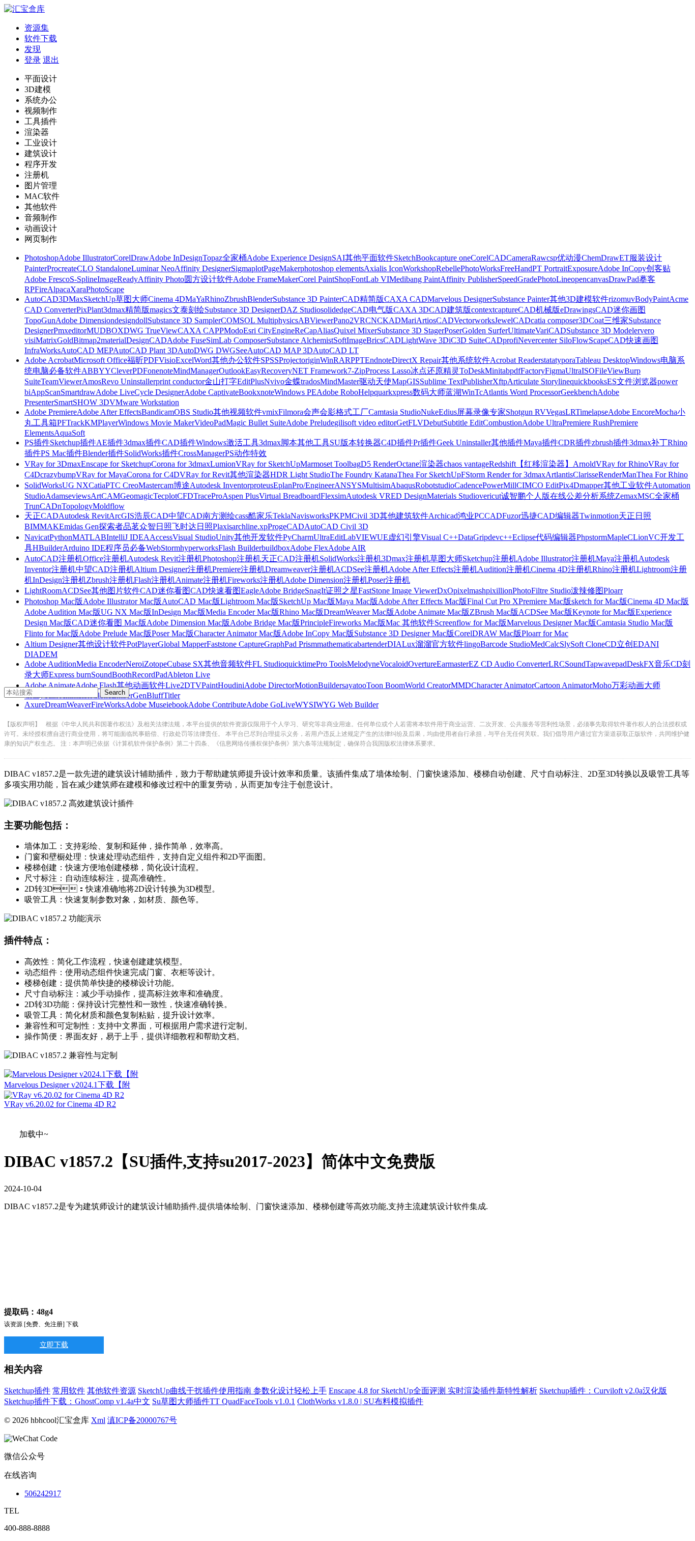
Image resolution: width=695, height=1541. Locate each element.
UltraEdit (328, 537)
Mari (408, 320)
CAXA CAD (405, 299)
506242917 (42, 1493)
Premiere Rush (586, 422)
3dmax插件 (143, 442)
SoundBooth (111, 674)
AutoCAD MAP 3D (280, 350)
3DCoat (591, 320)
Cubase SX (185, 664)
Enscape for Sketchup (116, 464)
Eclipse (524, 537)
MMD (461, 685)
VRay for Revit (204, 474)
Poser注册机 (389, 580)
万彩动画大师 (636, 685)
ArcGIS (121, 515)
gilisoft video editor (365, 422)
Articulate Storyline (538, 381)
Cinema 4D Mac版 (658, 601)
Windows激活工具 (227, 442)
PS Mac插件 (61, 453)
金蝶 (292, 381)
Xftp (500, 381)
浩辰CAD (151, 515)
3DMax (71, 299)
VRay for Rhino (622, 464)
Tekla (282, 515)
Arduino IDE (84, 548)
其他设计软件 (102, 644)
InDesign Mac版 (179, 612)
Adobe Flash (96, 685)
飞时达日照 (192, 526)
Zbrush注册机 (110, 580)
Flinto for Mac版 (51, 633)
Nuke (430, 412)
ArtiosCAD (435, 320)
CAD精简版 (363, 299)
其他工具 (313, 442)
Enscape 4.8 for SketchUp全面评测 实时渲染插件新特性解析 (433, 1390)
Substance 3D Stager (410, 330)
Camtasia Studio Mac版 (634, 622)
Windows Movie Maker (156, 422)
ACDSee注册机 (362, 569)
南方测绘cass (225, 515)
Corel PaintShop (324, 279)
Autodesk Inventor (220, 485)
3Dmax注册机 (406, 558)
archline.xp (250, 526)
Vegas (555, 412)
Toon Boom (385, 685)
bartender (372, 644)
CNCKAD (383, 320)
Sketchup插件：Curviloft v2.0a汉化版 (603, 1390)
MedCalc (545, 644)
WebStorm (163, 548)
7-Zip (356, 370)
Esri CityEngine (269, 330)
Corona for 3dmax (180, 464)
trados (310, 381)
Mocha (666, 412)
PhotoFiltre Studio (541, 590)
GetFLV (409, 422)
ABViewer (315, 320)
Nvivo (274, 381)
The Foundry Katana (363, 474)
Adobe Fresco (47, 279)
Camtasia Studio (394, 412)
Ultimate (521, 330)
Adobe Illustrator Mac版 (122, 601)
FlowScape (590, 340)
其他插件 (507, 442)
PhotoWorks (480, 268)
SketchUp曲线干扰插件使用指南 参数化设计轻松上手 (232, 1390)
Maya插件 (541, 442)
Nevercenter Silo (545, 340)
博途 (181, 485)
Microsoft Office (100, 360)
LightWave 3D (425, 340)
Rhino (214, 299)
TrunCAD (40, 506)
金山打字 (221, 381)
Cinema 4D (166, 299)
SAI (338, 257)
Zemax (626, 496)
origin (310, 360)
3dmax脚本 (278, 442)
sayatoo (354, 685)
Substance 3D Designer (242, 309)
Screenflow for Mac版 (471, 622)
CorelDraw (131, 257)
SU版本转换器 (355, 442)
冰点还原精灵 (435, 370)
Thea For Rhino (662, 474)
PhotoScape (105, 289)
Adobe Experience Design (289, 257)
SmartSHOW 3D (81, 402)
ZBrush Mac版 (494, 612)
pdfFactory (527, 370)
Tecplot (165, 496)
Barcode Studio (505, 644)
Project (290, 360)
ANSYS (348, 485)
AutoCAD (41, 299)
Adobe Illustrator (86, 257)
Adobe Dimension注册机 (326, 580)
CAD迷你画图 (620, 309)
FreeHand (516, 268)
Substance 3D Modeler (603, 330)
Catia (97, 485)
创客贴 (658, 268)
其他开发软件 (258, 537)
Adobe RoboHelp (345, 392)
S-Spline (83, 279)
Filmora (290, 412)
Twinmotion (599, 515)
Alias (325, 330)
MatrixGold (54, 340)
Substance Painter (521, 299)
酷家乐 (260, 515)
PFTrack (70, 422)
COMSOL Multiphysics (259, 320)
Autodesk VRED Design (386, 496)
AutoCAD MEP (87, 350)
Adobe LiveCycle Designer (140, 392)
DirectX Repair (416, 360)
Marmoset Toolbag (330, 464)
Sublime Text (441, 381)
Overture (422, 664)
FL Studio (268, 664)
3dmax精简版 (126, 309)
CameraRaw (526, 257)
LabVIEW (360, 537)
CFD (185, 496)
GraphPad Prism (290, 644)
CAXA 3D (411, 309)
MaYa (195, 299)
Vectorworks (474, 320)
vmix (270, 412)
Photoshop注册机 (231, 558)
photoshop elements (332, 268)
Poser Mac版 (173, 633)
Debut (433, 422)
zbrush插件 (610, 442)
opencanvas (590, 279)
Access (161, 537)
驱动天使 (375, 381)
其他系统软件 (465, 360)
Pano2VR (349, 320)
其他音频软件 (228, 664)
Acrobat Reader (515, 360)
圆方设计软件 (208, 279)
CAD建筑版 (450, 309)
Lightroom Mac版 (249, 601)
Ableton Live (188, 674)
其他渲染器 (249, 474)
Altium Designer (51, 644)
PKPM (340, 515)
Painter (35, 268)
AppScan (46, 392)
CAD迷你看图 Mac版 (109, 622)
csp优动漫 (564, 257)
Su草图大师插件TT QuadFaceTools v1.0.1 (223, 1401)
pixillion (499, 590)
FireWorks (108, 704)
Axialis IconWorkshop (400, 268)
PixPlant (89, 309)
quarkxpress (393, 392)
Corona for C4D (153, 474)
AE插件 (110, 442)
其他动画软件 (141, 685)
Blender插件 (103, 453)
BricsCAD (383, 340)
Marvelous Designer (460, 299)
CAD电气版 (372, 309)
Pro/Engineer (313, 485)
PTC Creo (121, 485)
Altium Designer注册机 (173, 569)
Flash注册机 (155, 580)
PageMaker (282, 268)
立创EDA (633, 644)
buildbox (276, 548)
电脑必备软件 (57, 370)
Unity (225, 537)
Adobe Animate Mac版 (432, 612)
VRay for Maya (101, 474)
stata (548, 360)
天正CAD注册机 (290, 558)
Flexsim (333, 496)
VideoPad (210, 422)
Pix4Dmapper (581, 485)
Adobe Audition (50, 664)
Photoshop (41, 257)
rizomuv (622, 299)
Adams (56, 496)
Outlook (232, 370)
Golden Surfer (485, 330)
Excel (185, 360)
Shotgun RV (526, 412)
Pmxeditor (69, 330)
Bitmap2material (99, 340)
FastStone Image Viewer (397, 590)
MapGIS (406, 381)
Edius (448, 412)
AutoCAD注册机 (53, 558)
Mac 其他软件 (410, 622)
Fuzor (511, 515)
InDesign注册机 (59, 580)
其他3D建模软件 (579, 299)
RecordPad (149, 674)
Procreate (62, 268)
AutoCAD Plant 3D (145, 350)
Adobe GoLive (270, 704)
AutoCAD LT (336, 350)
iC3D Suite (467, 340)
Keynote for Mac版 (603, 612)
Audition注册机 (504, 569)
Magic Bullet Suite (256, 422)
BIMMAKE (44, 526)
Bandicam (157, 412)
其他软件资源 (111, 1390)
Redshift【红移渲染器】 (531, 464)
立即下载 (54, 1345)
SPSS (269, 360)
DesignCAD (146, 340)
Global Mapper (182, 644)
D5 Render (378, 464)
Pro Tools (331, 664)
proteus (261, 485)
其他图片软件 (115, 590)
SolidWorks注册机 (351, 558)
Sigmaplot (247, 268)
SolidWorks (43, 485)
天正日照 (635, 515)
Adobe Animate (49, 685)
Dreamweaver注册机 (300, 569)
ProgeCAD (286, 526)
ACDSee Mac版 (545, 612)
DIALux (401, 644)
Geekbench (579, 392)
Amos (91, 381)
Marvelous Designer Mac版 (551, 622)
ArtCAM (105, 496)
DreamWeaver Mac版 (359, 612)
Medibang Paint (414, 279)
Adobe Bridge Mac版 (265, 622)
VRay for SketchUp (268, 464)
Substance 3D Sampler (184, 320)
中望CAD (185, 515)
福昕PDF (143, 360)
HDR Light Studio (300, 474)
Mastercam (155, 485)
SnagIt (315, 590)
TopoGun (39, 320)
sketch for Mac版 (599, 601)
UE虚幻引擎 (399, 537)
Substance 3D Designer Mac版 (404, 633)
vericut (490, 496)
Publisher (477, 381)
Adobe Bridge (282, 590)
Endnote (378, 360)
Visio (167, 360)
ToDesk (472, 370)
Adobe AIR (347, 548)
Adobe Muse (145, 704)
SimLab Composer (236, 340)
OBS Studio (193, 412)
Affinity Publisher (469, 279)
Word (203, 360)
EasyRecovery (268, 370)
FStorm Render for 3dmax (503, 474)
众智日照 (155, 526)
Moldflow (109, 506)
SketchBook (413, 257)
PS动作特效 (246, 453)
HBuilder (48, 548)
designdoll (131, 320)
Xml (98, 1420)
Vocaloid (394, 664)
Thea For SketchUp (429, 474)
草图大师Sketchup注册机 (473, 558)
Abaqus (402, 485)
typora (565, 360)
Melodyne (363, 664)
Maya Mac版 (356, 601)
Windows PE (295, 392)
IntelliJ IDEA (128, 537)
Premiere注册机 (238, 569)
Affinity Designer (203, 268)
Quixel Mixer (355, 330)
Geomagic (136, 496)
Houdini (231, 685)
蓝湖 (453, 392)
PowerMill (499, 485)
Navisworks (310, 515)
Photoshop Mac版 (53, 601)
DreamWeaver (68, 704)
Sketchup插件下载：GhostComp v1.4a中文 (77, 1401)
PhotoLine (554, 279)
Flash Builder (240, 548)
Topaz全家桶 (224, 257)
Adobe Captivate (211, 392)
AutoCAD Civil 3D (336, 526)
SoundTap (581, 664)
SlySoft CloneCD (588, 644)
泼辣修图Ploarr (597, 590)
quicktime (300, 664)
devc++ (500, 537)
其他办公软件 (236, 360)
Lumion (223, 464)
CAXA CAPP (201, 330)
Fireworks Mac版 (357, 622)
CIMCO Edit (537, 485)
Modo (233, 330)
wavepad (612, 664)
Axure (34, 704)
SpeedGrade (517, 279)
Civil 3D (366, 515)
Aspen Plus (240, 496)
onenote (160, 370)
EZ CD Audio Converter (508, 664)
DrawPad (624, 279)
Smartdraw (78, 392)
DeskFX (640, 664)
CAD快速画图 (633, 340)
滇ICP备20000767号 (142, 1420)
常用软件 (68, 1390)
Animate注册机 (201, 580)
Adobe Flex (309, 548)
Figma (555, 370)
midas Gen (81, 526)
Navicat (36, 537)
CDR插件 (575, 442)
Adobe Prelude (310, 422)
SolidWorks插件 (151, 453)
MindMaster (339, 381)
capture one (452, 257)
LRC (556, 664)
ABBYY (96, 370)
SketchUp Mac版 (307, 601)
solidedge (336, 309)
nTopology (75, 506)
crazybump (58, 474)
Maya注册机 (617, 558)
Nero (134, 664)
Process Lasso (388, 370)
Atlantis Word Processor (522, 392)
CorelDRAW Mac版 (488, 633)
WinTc (472, 392)
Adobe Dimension (84, 320)
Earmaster (453, 664)
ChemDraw (600, 257)
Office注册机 (105, 558)
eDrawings (577, 309)
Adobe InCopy (622, 268)
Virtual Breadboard (290, 496)
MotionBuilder (318, 685)
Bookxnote (256, 392)
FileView (609, 370)
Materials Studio (453, 496)
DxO (445, 590)
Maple (617, 537)
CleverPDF (129, 370)
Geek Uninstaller (464, 442)
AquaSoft (69, 433)
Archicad (443, 515)
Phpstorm (591, 537)
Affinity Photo (161, 279)
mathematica (337, 644)
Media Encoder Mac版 (242, 612)
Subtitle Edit (463, 422)
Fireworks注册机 (255, 580)
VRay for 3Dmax (52, 464)
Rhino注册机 (614, 569)
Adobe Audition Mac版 (62, 612)
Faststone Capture (235, 644)
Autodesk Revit (84, 515)
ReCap (306, 330)
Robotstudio (434, 485)
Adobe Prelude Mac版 (115, 633)
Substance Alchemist (300, 340)
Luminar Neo (153, 268)
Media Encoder (101, 664)
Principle (314, 622)
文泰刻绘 (188, 309)
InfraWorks (42, 350)
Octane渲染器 (420, 464)
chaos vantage (466, 464)
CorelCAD (488, 257)
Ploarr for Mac (545, 633)
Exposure (582, 268)
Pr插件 (425, 442)
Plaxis (222, 526)
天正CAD (41, 515)
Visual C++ (439, 537)
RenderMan (617, 474)
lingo (472, 644)
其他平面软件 (369, 257)
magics (161, 309)
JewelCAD (513, 320)
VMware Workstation (144, 402)
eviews (79, 496)
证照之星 (342, 590)
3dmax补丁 (648, 442)
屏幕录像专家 (481, 412)
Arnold (584, 464)
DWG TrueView (151, 330)
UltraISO (580, 370)
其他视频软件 (237, 412)
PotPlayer (142, 644)
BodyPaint (652, 299)
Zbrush (235, 299)
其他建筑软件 (404, 515)
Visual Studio (194, 537)
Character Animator (502, 685)
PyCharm (298, 537)
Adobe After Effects (109, 412)
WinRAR (335, 360)
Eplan (282, 485)
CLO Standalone (104, 268)
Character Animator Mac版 (237, 633)
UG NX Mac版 (126, 612)
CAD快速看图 (215, 590)
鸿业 (466, 515)
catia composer (554, 320)
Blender (260, 299)
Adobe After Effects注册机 (433, 569)
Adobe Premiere (50, 412)
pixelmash (469, 590)
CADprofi (501, 340)
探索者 (111, 526)
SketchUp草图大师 (115, 299)
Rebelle (448, 268)
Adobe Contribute (217, 704)
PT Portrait (549, 268)
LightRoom (43, 590)
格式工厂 (352, 412)
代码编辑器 (556, 537)
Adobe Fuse (186, 340)
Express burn (70, 674)
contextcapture (494, 309)
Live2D (177, 685)
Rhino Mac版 (301, 612)
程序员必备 (125, 548)
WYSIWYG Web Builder (337, 704)
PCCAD (488, 515)
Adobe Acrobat (49, 360)
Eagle (250, 590)
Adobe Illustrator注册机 (556, 558)
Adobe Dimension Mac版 (188, 622)
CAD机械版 (539, 309)
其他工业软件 (627, 485)
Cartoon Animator (563, 685)
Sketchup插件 (73, 442)
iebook (177, 704)
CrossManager (201, 453)
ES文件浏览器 (632, 381)
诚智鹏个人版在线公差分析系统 (558, 496)
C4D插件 (397, 442)
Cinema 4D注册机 (561, 569)
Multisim (376, 485)
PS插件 (37, 442)
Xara (78, 289)
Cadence (468, 485)
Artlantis (559, 474)
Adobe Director (269, 685)
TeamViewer (61, 381)
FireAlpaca (52, 289)
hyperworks (199, 548)
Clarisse (585, 474)
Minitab (497, 370)
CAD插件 (179, 442)
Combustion (502, 422)
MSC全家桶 (658, 496)
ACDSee (76, 590)
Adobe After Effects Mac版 (422, 601)
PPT (358, 360)
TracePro (207, 496)
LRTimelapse (586, 412)
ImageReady (117, 279)
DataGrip (473, 537)
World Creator (428, 685)
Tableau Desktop (602, 360)
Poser (453, 330)
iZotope (154, 664)
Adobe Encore (631, 412)
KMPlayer (101, 422)
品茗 (131, 526)
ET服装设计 (640, 257)
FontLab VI (370, 279)
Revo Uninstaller (128, 381)
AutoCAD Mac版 (191, 601)
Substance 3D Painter (307, 299)
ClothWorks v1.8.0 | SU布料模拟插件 (360, 1401)
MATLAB (89, 537)
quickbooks (588, 381)
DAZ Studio (300, 309)
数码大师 (429, 392)
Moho (602, 685)
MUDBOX (105, 330)
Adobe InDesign (175, 257)
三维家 (616, 320)
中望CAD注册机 (105, 569)
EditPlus (250, 381)
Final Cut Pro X (492, 601)
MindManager (196, 370)
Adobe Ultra (542, 422)
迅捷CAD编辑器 (550, 515)
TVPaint (204, 685)
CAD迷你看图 (165, 590)
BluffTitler (163, 695)
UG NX (75, 485)
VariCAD (550, 330)
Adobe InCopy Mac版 (317, 633)
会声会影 (319, 412)
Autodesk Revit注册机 (165, 558)
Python (60, 537)
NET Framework (319, 370)
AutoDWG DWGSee (212, 350)
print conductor (180, 381)
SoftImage (349, 340)
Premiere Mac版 (544, 601)
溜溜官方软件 (439, 644)
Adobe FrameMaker (265, 279)
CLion (637, 537)
